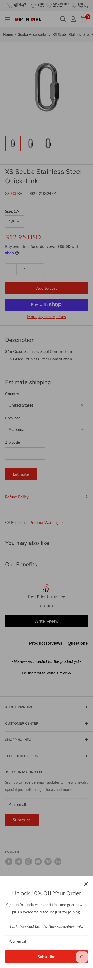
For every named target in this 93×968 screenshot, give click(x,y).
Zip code (12, 442)
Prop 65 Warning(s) (46, 522)
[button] (46, 672)
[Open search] (63, 19)
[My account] (73, 19)
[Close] (86, 883)
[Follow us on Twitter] (18, 861)
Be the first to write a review (46, 673)
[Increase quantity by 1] (38, 269)
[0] (83, 19)
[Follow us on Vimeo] (48, 861)
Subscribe (46, 956)
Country (12, 393)
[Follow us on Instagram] (28, 861)
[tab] (46, 644)
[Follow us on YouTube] (38, 861)
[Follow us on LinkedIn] (57, 861)
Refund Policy (17, 496)
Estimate (21, 473)
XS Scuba (13, 193)
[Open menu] (7, 19)
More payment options (46, 316)
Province (12, 418)
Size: (12, 211)
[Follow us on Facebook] (8, 861)
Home (8, 34)
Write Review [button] (46, 620)
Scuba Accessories (32, 34)
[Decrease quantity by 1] (10, 269)
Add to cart (46, 288)
